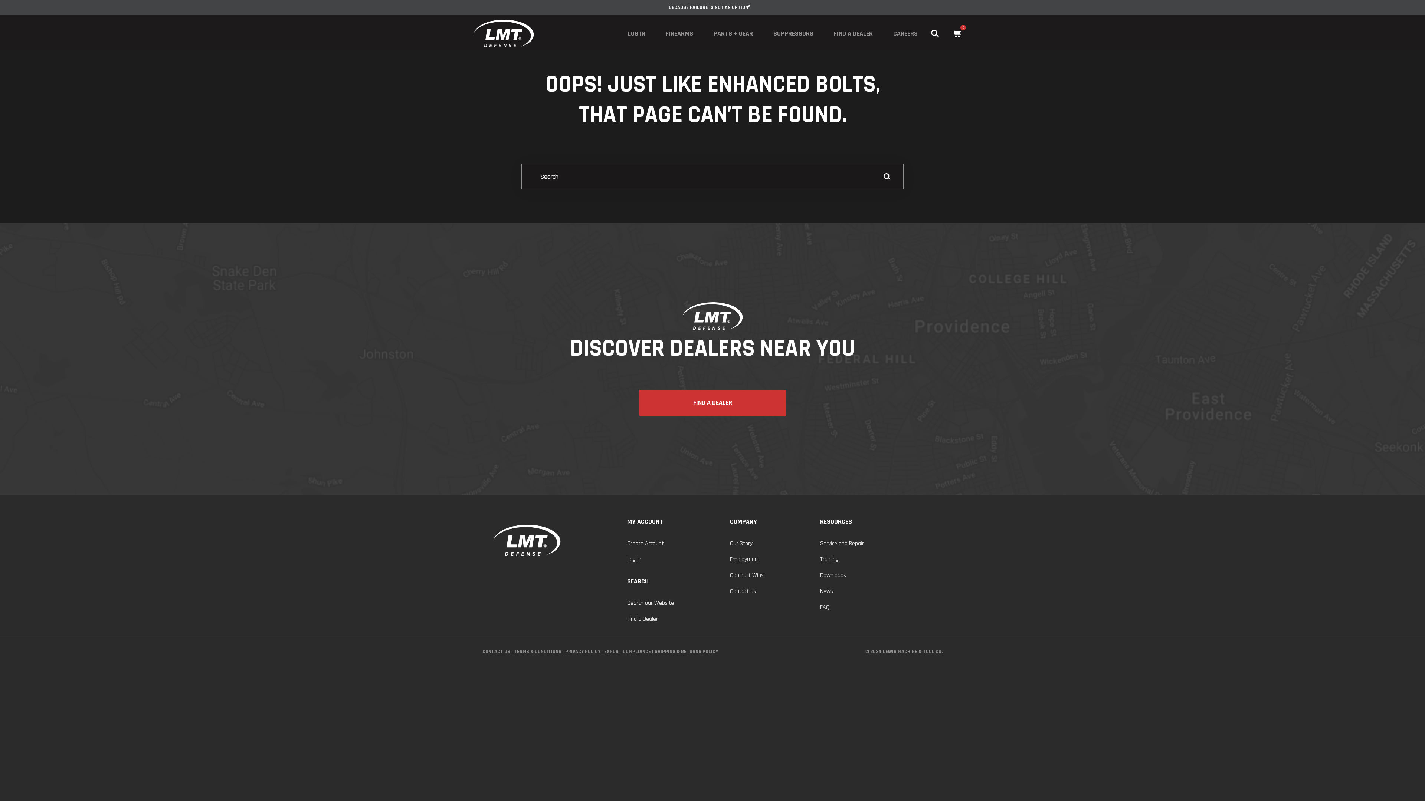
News (826, 591)
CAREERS (905, 33)
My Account (645, 521)
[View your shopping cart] (957, 33)
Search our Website (650, 603)
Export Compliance (627, 651)
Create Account (645, 543)
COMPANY (743, 521)
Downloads (833, 575)
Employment (745, 559)
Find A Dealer (712, 402)
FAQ (824, 607)
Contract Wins (747, 575)
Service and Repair (842, 543)
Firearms (679, 33)
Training (829, 559)
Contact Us (743, 591)
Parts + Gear (733, 33)
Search (638, 581)
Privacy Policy (582, 651)
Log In (636, 33)
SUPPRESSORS (793, 33)
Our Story (741, 543)
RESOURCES (836, 521)
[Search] (712, 177)
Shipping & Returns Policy (686, 651)
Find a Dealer (853, 33)
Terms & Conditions (537, 651)
